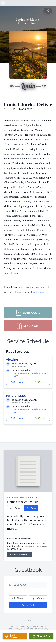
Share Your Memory (19, 554)
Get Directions (17, 382)
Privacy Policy (19, 629)
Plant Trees (39, 382)
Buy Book (31, 508)
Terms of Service (36, 629)
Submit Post (28, 605)
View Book (15, 508)
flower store (37, 292)
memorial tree (39, 287)
